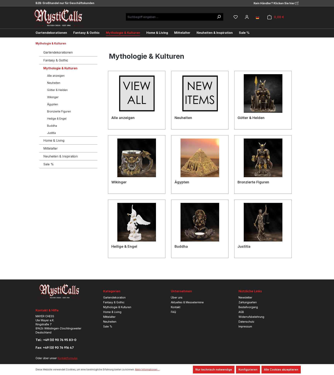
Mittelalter (50, 148)
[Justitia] (263, 222)
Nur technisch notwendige (213, 369)
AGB (241, 312)
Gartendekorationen (58, 52)
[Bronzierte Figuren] (263, 158)
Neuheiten (53, 82)
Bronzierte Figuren (59, 111)
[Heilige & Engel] (136, 222)
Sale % (48, 164)
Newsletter (245, 297)
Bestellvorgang (248, 307)
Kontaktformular (67, 358)
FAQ (173, 312)
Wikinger (53, 97)
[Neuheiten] (200, 93)
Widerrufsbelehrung (251, 316)
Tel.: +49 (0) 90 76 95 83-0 (56, 340)
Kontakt (175, 307)
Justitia (51, 132)
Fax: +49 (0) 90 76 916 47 (55, 347)
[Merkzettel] (235, 17)
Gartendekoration (114, 297)
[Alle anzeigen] (136, 93)
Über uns (176, 297)
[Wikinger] (136, 158)
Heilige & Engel (56, 118)
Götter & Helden (57, 90)
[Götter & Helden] (263, 93)
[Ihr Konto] (246, 17)
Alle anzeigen (56, 75)
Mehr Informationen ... (147, 369)
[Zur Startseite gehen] (62, 17)
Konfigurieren (248, 369)
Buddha (52, 125)
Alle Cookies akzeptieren (281, 369)
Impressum (245, 326)
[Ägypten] (200, 158)
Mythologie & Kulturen (60, 68)
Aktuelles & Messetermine (187, 302)
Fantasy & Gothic (55, 60)
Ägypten (52, 104)
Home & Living (53, 140)
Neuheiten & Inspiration (60, 156)
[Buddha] (200, 222)
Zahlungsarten (248, 302)
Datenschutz (246, 321)
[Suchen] (218, 17)
